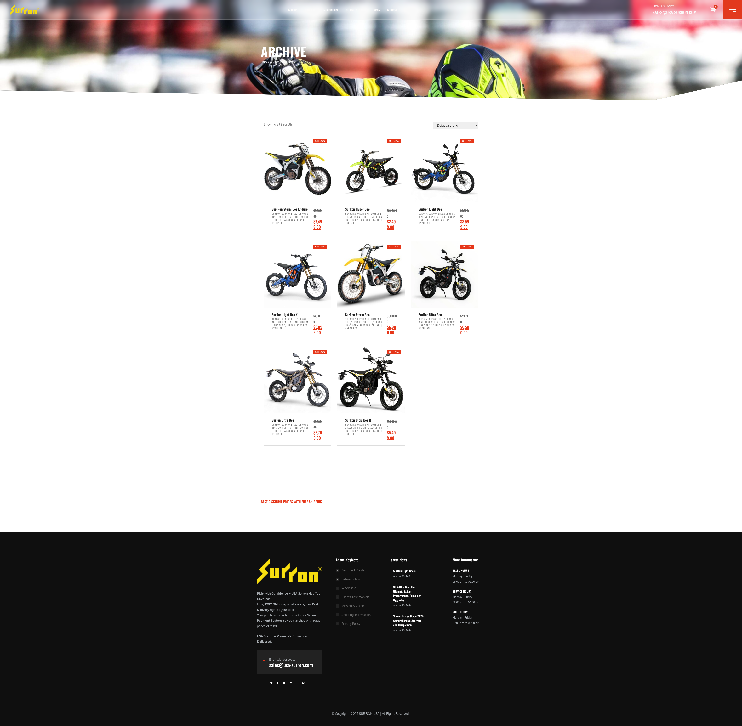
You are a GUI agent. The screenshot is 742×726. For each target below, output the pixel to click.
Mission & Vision (352, 606)
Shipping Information (356, 615)
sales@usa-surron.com (291, 665)
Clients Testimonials (355, 597)
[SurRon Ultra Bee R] (371, 379)
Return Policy (350, 579)
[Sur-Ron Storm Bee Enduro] (297, 169)
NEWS (377, 10)
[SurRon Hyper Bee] (371, 169)
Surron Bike (289, 213)
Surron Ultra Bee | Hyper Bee (290, 221)
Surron (276, 213)
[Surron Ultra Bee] (297, 379)
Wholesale (348, 588)
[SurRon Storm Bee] (371, 274)
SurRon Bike (330, 10)
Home (264, 61)
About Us (310, 10)
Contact (392, 10)
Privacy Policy (350, 624)
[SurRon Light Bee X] (297, 274)
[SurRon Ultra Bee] (444, 274)
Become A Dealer (353, 570)
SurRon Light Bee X (404, 571)
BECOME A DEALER (356, 10)
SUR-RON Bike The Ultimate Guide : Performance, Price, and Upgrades (407, 593)
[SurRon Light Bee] (444, 169)
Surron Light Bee (288, 216)
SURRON (292, 10)
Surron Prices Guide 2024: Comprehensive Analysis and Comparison (408, 620)
